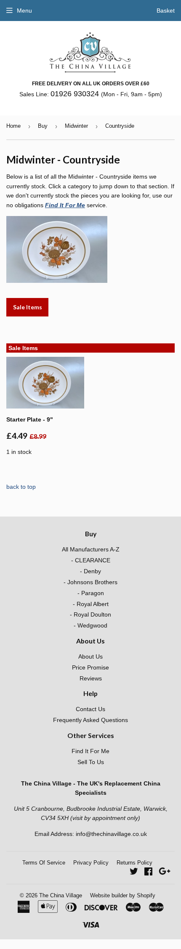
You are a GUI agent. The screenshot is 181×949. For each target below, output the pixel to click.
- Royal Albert (91, 604)
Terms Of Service (43, 862)
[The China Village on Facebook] (148, 872)
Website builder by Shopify (122, 895)
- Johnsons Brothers (90, 582)
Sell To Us (90, 762)
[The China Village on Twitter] (134, 872)
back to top (21, 486)
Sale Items (27, 307)
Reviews (91, 678)
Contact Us (90, 709)
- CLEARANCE (90, 560)
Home (13, 126)
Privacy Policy (91, 862)
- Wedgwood (90, 625)
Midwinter (76, 126)
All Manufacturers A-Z (91, 549)
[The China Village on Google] (164, 872)
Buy (43, 126)
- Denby (90, 571)
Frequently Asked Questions (90, 720)
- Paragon (90, 593)
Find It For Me (65, 205)
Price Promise (90, 667)
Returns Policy (134, 862)
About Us (90, 656)
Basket (166, 10)
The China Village (60, 895)
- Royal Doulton (90, 614)
